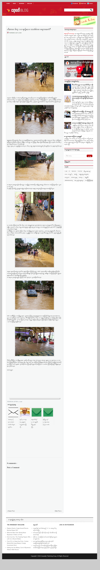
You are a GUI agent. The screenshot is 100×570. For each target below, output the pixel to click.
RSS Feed (83, 3)
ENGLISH (29, 3)
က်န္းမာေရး (87, 171)
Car (66, 171)
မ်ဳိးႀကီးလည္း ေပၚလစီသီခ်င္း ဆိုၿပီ (83, 84)
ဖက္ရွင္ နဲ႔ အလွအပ (84, 174)
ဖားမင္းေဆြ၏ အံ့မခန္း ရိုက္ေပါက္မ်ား (83, 123)
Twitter (91, 3)
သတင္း (81, 177)
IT (69, 171)
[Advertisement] (34, 49)
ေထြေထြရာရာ (89, 180)
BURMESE (21, 3)
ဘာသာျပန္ (74, 177)
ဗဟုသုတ (67, 177)
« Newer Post (11, 511)
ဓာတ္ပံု (75, 174)
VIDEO (14, 3)
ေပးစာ (20, 401)
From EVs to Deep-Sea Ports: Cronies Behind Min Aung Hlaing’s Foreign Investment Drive (17, 543)
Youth (80, 171)
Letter (16, 401)
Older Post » (58, 511)
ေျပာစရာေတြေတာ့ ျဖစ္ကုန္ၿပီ (73, 136)
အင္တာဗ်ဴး (86, 177)
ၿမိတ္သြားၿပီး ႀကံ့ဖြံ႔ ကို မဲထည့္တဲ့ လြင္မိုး (83, 111)
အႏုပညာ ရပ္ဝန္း (79, 180)
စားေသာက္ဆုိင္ (69, 174)
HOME (8, 3)
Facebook (75, 3)
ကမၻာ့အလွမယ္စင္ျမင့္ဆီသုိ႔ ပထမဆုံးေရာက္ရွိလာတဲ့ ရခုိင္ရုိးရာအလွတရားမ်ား (83, 98)
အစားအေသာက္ (69, 180)
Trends (74, 171)
